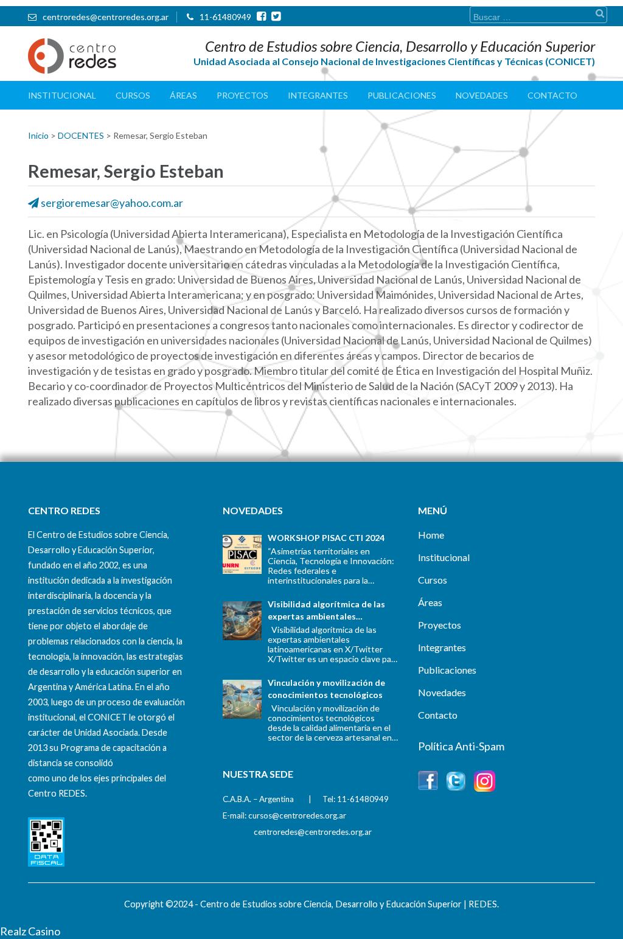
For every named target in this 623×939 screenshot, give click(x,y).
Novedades (482, 95)
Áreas (183, 95)
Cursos (133, 95)
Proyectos (242, 95)
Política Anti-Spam (461, 746)
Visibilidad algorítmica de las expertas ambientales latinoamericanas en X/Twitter (330, 611)
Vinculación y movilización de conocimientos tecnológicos (326, 688)
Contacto (552, 95)
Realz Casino (30, 931)
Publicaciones (401, 95)
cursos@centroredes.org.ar (297, 815)
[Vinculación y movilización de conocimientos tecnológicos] (242, 699)
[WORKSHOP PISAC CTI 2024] (242, 554)
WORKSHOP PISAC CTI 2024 (326, 537)
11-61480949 (225, 17)
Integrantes (318, 95)
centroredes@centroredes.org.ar (106, 17)
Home (431, 534)
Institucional (62, 95)
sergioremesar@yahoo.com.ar (112, 202)
